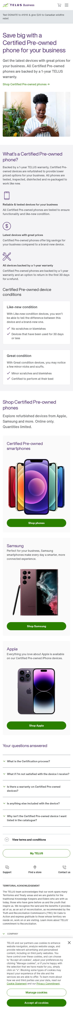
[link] (26, 84)
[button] (66, 5)
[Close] (69, 942)
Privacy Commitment (48, 983)
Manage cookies (36, 992)
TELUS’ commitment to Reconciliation (35, 921)
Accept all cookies (36, 1002)
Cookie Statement (17, 983)
